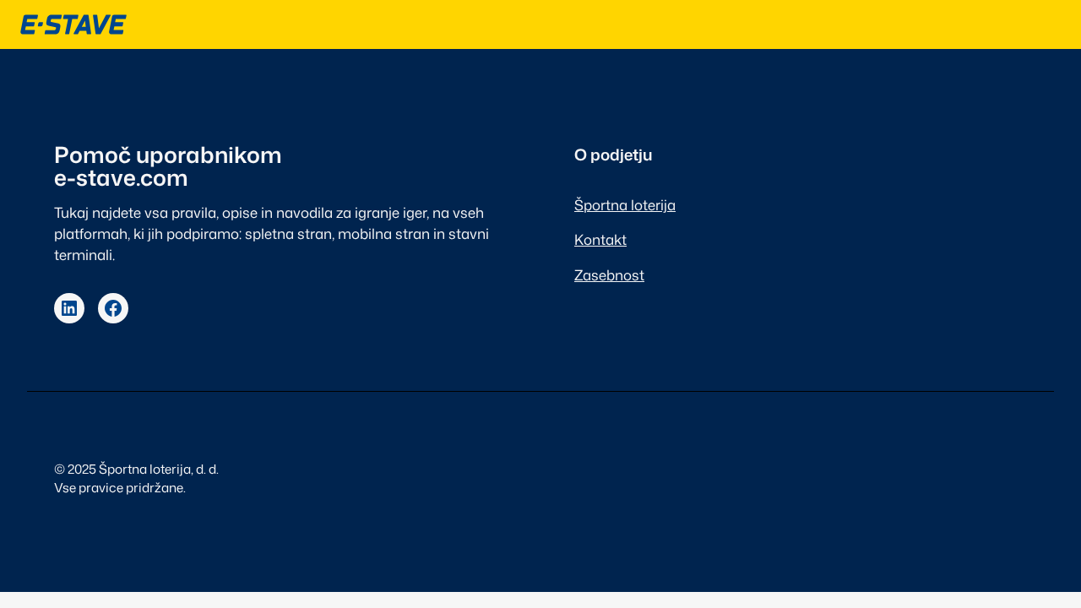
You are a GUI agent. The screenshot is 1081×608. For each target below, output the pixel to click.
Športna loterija (625, 204)
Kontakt (600, 239)
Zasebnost (609, 275)
